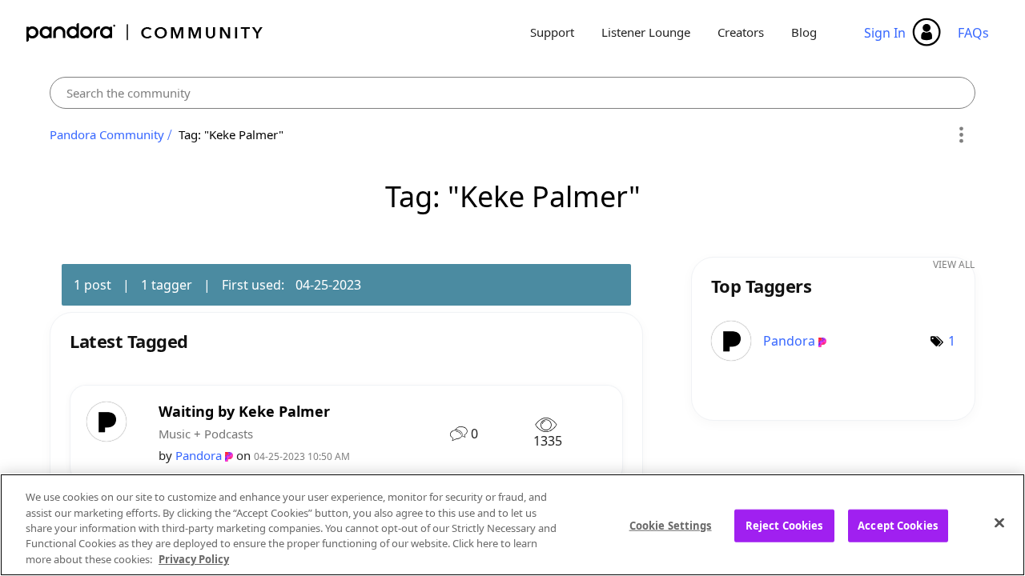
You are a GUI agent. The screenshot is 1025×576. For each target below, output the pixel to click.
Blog (804, 32)
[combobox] (512, 93)
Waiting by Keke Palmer (244, 411)
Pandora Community (145, 32)
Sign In (885, 33)
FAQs (973, 33)
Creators (741, 32)
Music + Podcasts (206, 434)
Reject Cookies (784, 525)
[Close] (999, 523)
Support (552, 32)
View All (954, 264)
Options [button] (960, 135)
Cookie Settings (670, 525)
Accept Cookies (898, 525)
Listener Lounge (645, 32)
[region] (512, 525)
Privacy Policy (194, 559)
